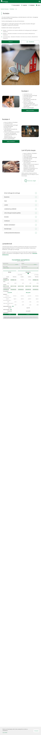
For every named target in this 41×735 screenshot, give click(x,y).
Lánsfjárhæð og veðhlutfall (10, 208)
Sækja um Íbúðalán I (30, 110)
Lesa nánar (4, 732)
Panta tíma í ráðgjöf (32, 180)
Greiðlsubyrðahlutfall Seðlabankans (12, 232)
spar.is (39, 5)
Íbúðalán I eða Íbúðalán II (9, 224)
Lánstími (6, 204)
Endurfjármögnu (7, 228)
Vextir (5, 201)
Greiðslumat (7, 220)
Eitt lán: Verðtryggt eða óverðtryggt (12, 193)
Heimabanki (32, 5)
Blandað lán (6, 197)
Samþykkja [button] (36, 730)
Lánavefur (25, 5)
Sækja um (10, 41)
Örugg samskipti (16, 5)
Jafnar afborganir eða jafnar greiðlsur (12, 212)
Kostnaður (6, 216)
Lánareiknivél (31, 41)
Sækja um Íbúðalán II (11, 141)
